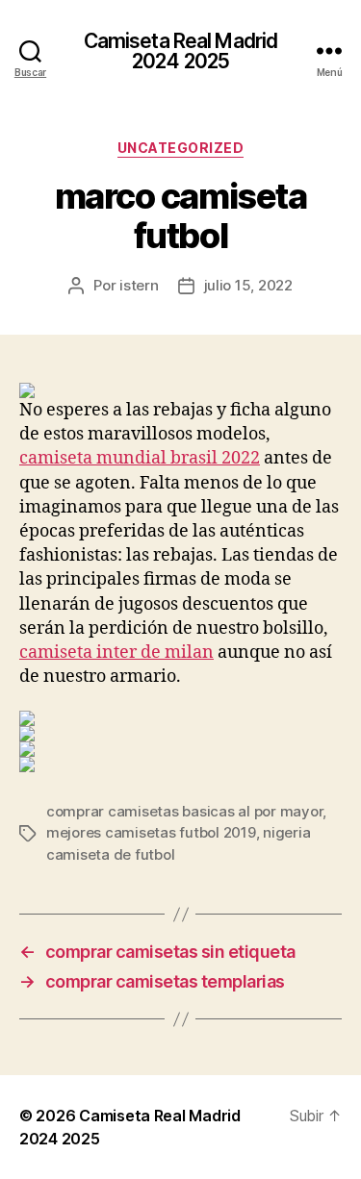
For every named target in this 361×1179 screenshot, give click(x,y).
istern (138, 285)
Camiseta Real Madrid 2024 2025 (181, 51)
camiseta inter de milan (116, 652)
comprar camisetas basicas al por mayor (184, 811)
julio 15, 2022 (248, 285)
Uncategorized (181, 147)
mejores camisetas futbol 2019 (151, 832)
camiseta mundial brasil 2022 (139, 458)
